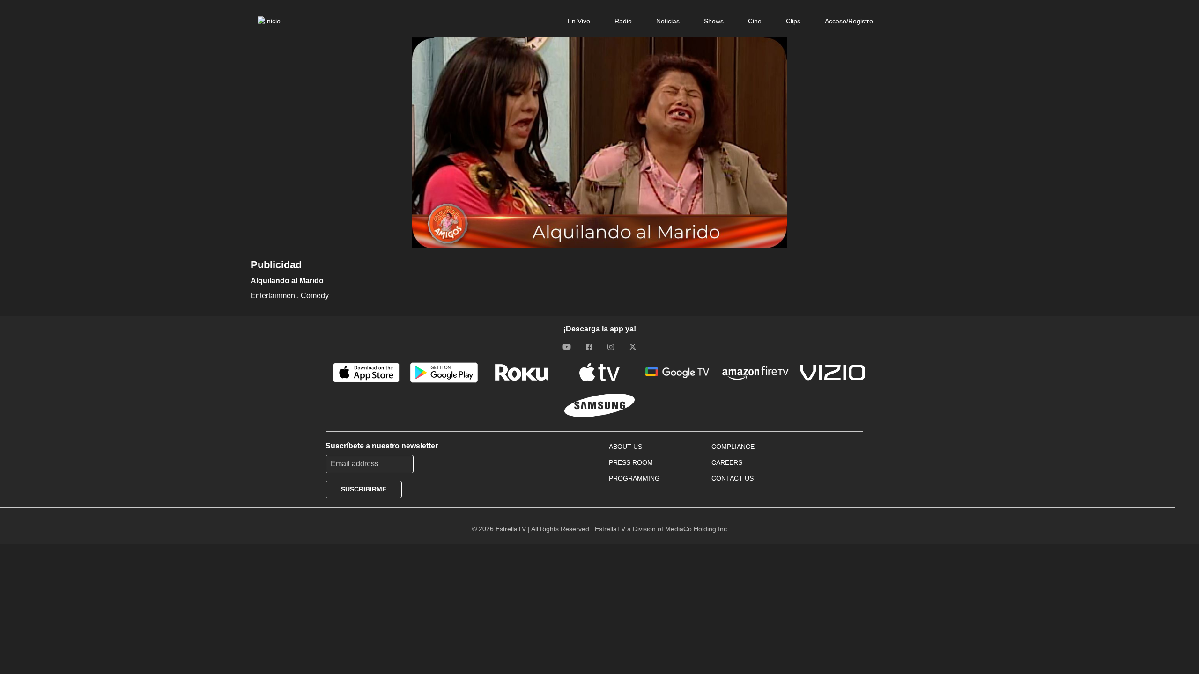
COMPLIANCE (733, 446)
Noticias (668, 21)
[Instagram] (611, 347)
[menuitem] (578, 21)
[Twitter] (633, 347)
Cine (755, 21)
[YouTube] (566, 347)
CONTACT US (732, 478)
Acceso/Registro (849, 21)
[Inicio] (269, 21)
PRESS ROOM (631, 462)
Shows (714, 21)
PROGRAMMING (634, 478)
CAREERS (726, 462)
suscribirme (363, 489)
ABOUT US (625, 446)
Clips (793, 21)
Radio (623, 21)
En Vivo (579, 21)
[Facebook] (589, 347)
